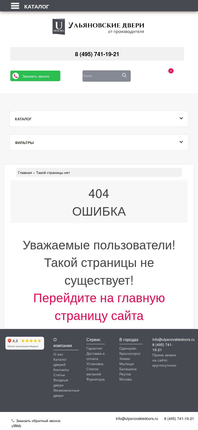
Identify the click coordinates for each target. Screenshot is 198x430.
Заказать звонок (35, 76)
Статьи (59, 374)
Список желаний (93, 371)
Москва (125, 379)
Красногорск (129, 353)
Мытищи (126, 363)
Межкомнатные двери (66, 392)
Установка (94, 363)
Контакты (61, 369)
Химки (124, 358)
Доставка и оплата (95, 356)
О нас (58, 354)
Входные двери (60, 382)
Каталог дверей (60, 362)
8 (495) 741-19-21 (97, 54)
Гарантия (94, 348)
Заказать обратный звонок (37, 420)
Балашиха (128, 368)
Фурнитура (95, 379)
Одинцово (127, 348)
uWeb (16, 425)
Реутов (125, 373)
